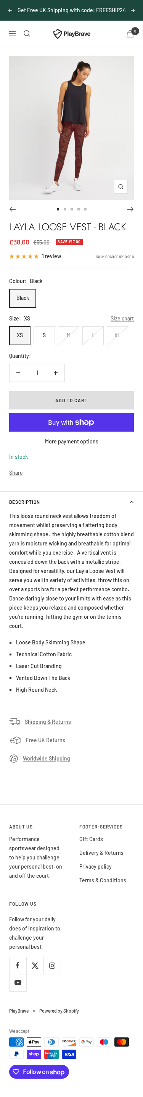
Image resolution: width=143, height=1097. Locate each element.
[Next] (130, 209)
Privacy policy (95, 866)
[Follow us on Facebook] (17, 965)
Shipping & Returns (48, 721)
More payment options (71, 441)
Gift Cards (91, 839)
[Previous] (12, 209)
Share (16, 472)
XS (20, 335)
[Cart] (130, 33)
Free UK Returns (45, 740)
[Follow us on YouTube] (17, 982)
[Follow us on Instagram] (52, 965)
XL (117, 335)
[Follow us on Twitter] (34, 965)
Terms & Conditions (102, 880)
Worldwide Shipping (46, 758)
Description (24, 502)
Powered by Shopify (59, 1010)
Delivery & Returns (101, 852)
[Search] (27, 33)
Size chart (122, 318)
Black (22, 297)
